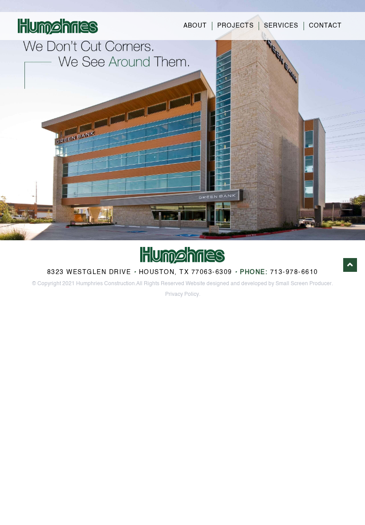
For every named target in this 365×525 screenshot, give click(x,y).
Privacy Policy (182, 294)
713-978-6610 (294, 272)
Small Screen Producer (304, 284)
